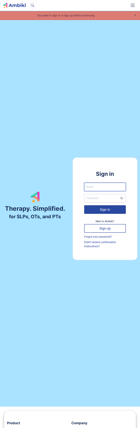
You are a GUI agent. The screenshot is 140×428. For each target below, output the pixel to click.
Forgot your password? (98, 236)
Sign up (105, 228)
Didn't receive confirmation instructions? (100, 244)
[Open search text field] (32, 5)
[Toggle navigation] (132, 5)
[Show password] (121, 198)
